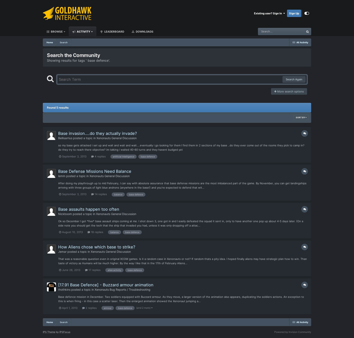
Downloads (144, 31)
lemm (61, 176)
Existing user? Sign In (268, 13)
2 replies (91, 308)
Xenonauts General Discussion (116, 138)
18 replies (96, 232)
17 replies (94, 270)
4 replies (100, 156)
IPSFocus (64, 331)
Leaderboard (114, 31)
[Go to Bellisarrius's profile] (51, 135)
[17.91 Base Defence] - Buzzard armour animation (105, 284)
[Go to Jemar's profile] (51, 249)
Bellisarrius (65, 138)
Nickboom (65, 214)
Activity (83, 31)
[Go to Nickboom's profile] (51, 211)
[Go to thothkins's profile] (51, 286)
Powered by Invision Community (292, 331)
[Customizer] (306, 13)
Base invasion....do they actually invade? (97, 133)
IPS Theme (49, 331)
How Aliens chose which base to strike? (96, 247)
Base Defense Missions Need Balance (94, 171)
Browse (56, 31)
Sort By (300, 117)
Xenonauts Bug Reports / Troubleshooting (122, 289)
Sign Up (294, 13)
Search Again (294, 79)
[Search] (307, 31)
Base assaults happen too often (88, 209)
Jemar (62, 251)
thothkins (64, 289)
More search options (290, 91)
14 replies (100, 194)
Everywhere (291, 31)
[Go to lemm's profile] (51, 173)
